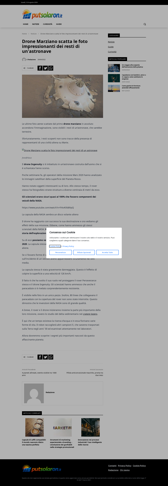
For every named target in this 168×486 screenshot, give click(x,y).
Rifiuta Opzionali (84, 252)
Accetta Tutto (107, 252)
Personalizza (60, 252)
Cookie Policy (55, 246)
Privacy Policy (68, 246)
